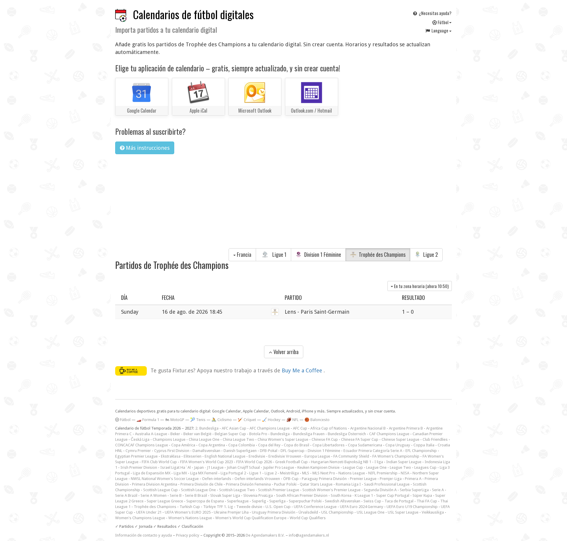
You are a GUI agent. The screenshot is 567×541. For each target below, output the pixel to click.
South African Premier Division (302, 495)
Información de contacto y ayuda (143, 535)
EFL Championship (421, 450)
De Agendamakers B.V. (265, 535)
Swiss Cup (372, 501)
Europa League (317, 456)
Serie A (438, 490)
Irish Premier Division (138, 467)
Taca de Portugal (398, 501)
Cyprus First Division (171, 450)
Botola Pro (258, 434)
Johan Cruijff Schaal (243, 467)
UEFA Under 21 (149, 512)
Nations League (351, 473)
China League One (204, 439)
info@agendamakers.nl (309, 535)
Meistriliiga (289, 473)
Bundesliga (280, 434)
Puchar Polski (285, 484)
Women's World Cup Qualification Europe (250, 518)
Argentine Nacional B (368, 428)
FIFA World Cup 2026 (254, 462)
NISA (405, 473)
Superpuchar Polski (305, 501)
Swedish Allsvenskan (342, 501)
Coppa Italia (423, 445)
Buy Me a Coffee (303, 370)
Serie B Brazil (196, 495)
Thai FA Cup (427, 501)
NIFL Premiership (382, 473)
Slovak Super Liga (225, 495)
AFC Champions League (270, 428)
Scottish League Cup (160, 490)
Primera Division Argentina (154, 484)
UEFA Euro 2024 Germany (361, 506)
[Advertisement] (283, 203)
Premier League (363, 478)
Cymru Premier (138, 450)
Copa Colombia (241, 445)
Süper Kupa (422, 495)
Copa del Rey (269, 445)
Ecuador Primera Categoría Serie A (372, 450)
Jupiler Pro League (278, 467)
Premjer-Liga (391, 478)
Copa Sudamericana (365, 445)
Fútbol (443, 22)
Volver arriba (285, 352)
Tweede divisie (249, 506)
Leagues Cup (425, 467)
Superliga (277, 501)
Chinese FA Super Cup (359, 439)
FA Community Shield (351, 456)
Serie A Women (154, 495)
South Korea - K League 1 (352, 495)
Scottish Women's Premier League (331, 490)
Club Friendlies (435, 439)
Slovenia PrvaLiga (258, 495)
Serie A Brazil (126, 495)
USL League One (370, 512)
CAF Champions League (389, 434)
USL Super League (403, 512)
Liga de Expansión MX (151, 473)
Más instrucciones (147, 148)
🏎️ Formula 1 (147, 419)
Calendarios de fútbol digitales (193, 14)
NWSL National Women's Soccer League (165, 478)
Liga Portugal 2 (233, 473)
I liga (378, 462)
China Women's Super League (283, 439)
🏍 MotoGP (174, 419)
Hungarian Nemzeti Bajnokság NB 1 (341, 462)
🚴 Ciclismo (221, 419)
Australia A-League (151, 434)
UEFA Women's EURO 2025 (188, 512)
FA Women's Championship (395, 456)
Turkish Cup (190, 506)
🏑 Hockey (271, 419)
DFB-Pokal (268, 450)
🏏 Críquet (247, 419)
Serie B (176, 495)
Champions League (169, 439)
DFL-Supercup (292, 450)
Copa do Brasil (296, 445)
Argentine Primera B (406, 428)
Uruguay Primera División (273, 512)
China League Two (238, 439)
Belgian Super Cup (230, 434)
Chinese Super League (400, 439)
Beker (175, 434)
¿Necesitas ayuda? (435, 13)
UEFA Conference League (315, 506)
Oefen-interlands (216, 478)
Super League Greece (165, 501)
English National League (225, 456)
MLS (305, 473)
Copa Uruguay (397, 445)
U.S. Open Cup (278, 506)
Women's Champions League (140, 518)
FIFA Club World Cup (159, 462)
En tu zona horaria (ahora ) (421, 286)
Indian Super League (403, 462)
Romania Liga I (348, 484)
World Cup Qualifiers (308, 518)
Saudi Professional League (387, 484)
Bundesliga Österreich (347, 434)
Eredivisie (257, 456)
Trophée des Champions (381, 254)
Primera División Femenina (248, 484)
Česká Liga (140, 439)
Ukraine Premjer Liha (231, 512)
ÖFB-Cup (291, 478)
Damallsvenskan (206, 450)
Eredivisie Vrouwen (284, 456)
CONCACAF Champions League (141, 445)
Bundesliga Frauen (309, 434)
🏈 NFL (292, 419)
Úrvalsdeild (308, 512)
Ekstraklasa (170, 456)
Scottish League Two (237, 490)
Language (440, 30)
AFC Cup (300, 428)
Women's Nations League (190, 518)
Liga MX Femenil (203, 473)
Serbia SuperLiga (414, 490)
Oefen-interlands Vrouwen (257, 478)
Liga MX (180, 473)
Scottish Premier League (278, 490)
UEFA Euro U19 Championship (412, 506)
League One (376, 467)
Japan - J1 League (209, 467)
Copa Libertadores (328, 445)
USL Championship (337, 512)
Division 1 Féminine (322, 254)
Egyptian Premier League (136, 456)
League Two (400, 467)
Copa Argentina (211, 445)
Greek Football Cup (291, 462)
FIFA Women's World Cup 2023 (206, 462)
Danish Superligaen (240, 450)
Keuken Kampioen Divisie (318, 467)
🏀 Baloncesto (317, 419)
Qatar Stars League (316, 484)
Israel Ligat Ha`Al (175, 467)
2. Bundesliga (207, 428)
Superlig (259, 501)
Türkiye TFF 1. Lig (218, 506)
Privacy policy (187, 535)
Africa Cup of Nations (328, 428)
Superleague (238, 501)
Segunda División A (380, 490)
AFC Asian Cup (234, 428)
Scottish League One (198, 490)
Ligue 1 (278, 254)
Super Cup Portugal (392, 495)
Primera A (413, 478)
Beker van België (197, 434)
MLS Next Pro (323, 473)
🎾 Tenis (198, 419)
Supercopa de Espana (205, 501)
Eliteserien (192, 456)
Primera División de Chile (201, 484)
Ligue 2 (430, 254)
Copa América (183, 445)
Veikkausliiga (433, 512)
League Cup (353, 467)
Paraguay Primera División (324, 478)
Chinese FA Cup (325, 439)
